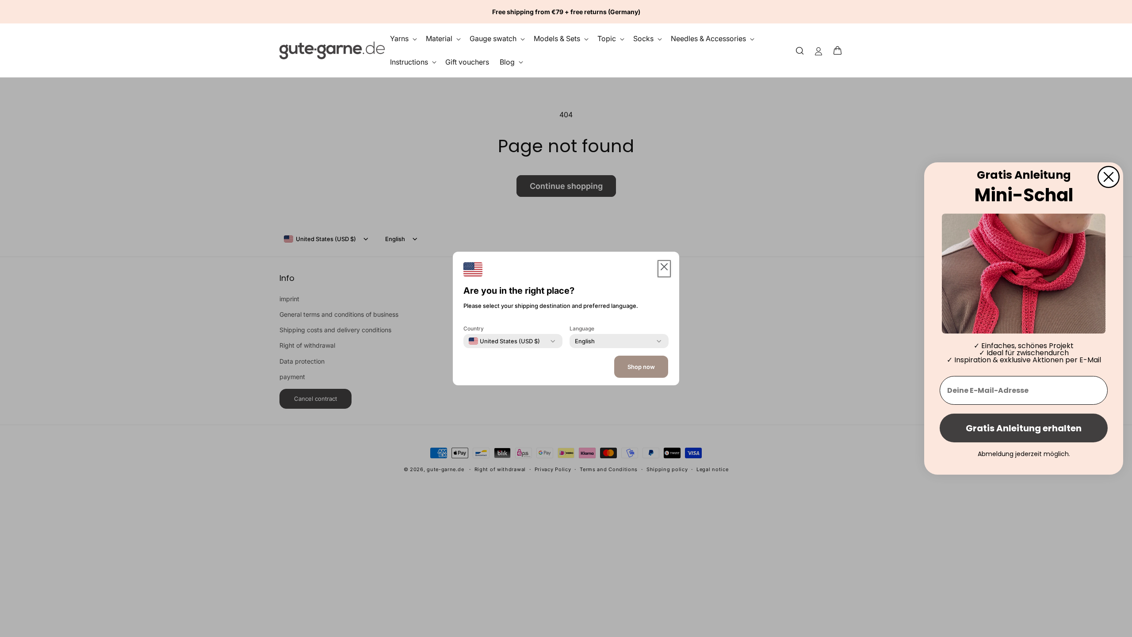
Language (582, 328)
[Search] (800, 50)
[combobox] (504, 341)
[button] (840, 50)
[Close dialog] (1109, 177)
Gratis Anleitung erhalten (1024, 428)
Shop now (641, 366)
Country (473, 328)
